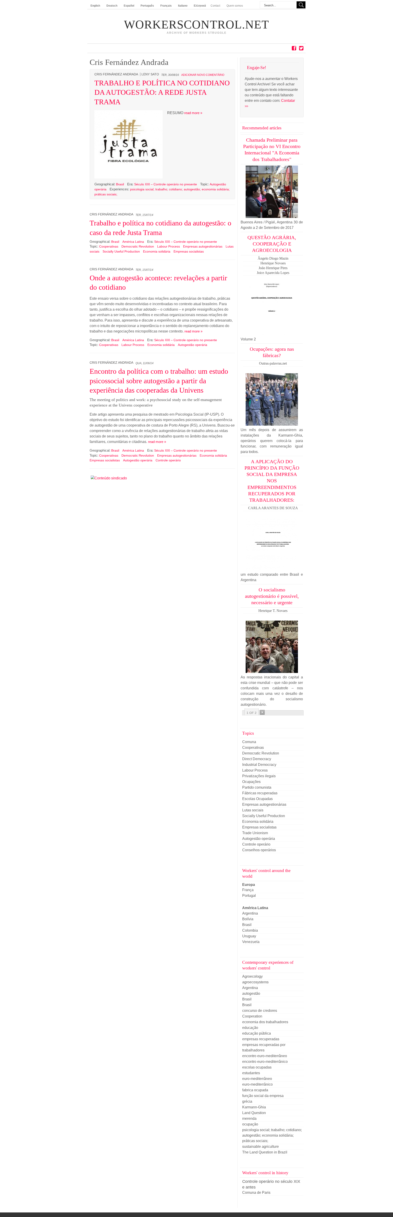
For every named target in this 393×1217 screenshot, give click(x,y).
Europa (248, 885)
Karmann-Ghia (254, 1107)
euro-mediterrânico (257, 1084)
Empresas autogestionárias (202, 246)
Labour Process (168, 246)
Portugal (249, 895)
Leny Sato (150, 74)
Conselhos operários (259, 850)
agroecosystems (255, 982)
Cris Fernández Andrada (116, 74)
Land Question (254, 1113)
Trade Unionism (255, 833)
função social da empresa (263, 1096)
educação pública (256, 1033)
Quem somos (235, 5)
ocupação (250, 1124)
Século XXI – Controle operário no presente (165, 184)
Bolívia (247, 919)
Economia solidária (156, 251)
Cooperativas (108, 246)
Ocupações (251, 782)
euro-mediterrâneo (257, 1079)
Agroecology (252, 976)
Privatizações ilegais (259, 776)
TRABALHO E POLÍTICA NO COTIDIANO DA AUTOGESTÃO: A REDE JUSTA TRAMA (162, 92)
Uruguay (249, 936)
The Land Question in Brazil (264, 1152)
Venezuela (250, 942)
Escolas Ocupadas (257, 799)
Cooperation (252, 1016)
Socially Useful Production (121, 251)
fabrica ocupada (255, 1090)
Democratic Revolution (137, 246)
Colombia (250, 930)
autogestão (251, 993)
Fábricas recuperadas (259, 793)
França (248, 890)
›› (262, 712)
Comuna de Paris (256, 1192)
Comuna (249, 742)
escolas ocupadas (257, 1067)
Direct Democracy (256, 759)
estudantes (251, 1073)
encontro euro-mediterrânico (265, 1062)
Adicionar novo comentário (202, 75)
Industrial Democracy (259, 765)
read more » (193, 113)
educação (250, 1028)
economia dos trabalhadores (265, 1022)
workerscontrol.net (196, 24)
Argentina (250, 913)
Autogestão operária (192, 345)
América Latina (133, 241)
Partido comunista (256, 787)
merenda (249, 1118)
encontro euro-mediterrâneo (264, 1056)
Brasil (120, 184)
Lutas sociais (252, 810)
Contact (215, 5)
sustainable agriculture (260, 1146)
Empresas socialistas (189, 251)
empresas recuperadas (260, 1039)
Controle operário (168, 460)
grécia (247, 1101)
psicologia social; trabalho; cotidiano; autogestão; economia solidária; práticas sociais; (272, 1135)
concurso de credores (259, 1010)
